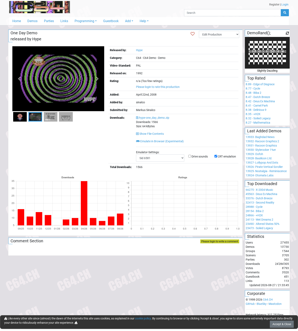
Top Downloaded (262, 183)
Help (143, 21)
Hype (36, 39)
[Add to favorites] (193, 33)
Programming (84, 21)
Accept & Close (281, 324)
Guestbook (111, 21)
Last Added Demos (264, 130)
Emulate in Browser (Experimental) (162, 141)
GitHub (250, 303)
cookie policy (143, 318)
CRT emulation (227, 156)
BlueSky (262, 303)
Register (274, 4)
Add (128, 21)
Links (64, 21)
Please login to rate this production (158, 86)
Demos (32, 21)
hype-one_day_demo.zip (154, 117)
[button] (19, 78)
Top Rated (256, 78)
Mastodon (275, 303)
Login (284, 4)
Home (16, 21)
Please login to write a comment (219, 241)
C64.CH (268, 299)
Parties (49, 21)
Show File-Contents (151, 133)
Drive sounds (200, 156)
